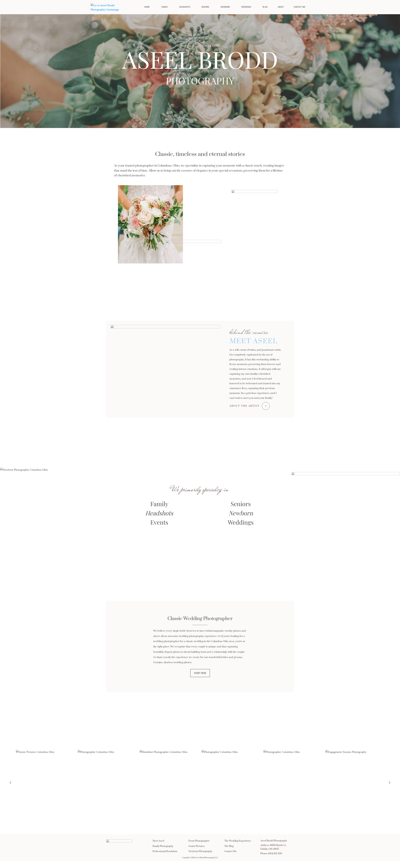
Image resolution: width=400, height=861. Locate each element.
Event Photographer (199, 840)
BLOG (265, 7)
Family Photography (162, 846)
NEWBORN (225, 7)
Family (159, 504)
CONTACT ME (299, 7)
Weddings (241, 522)
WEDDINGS (246, 7)
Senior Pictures (196, 846)
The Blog (229, 846)
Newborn (241, 513)
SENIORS (205, 7)
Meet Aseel (158, 840)
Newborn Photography (200, 851)
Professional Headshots (165, 851)
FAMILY (164, 7)
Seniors (241, 504)
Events (159, 522)
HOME (147, 7)
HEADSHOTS (184, 7)
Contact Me (230, 851)
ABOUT (281, 7)
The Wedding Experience (237, 840)
